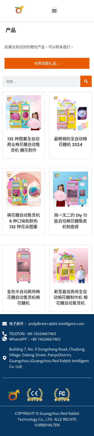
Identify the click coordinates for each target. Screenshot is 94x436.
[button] (54, 10)
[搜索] (86, 81)
